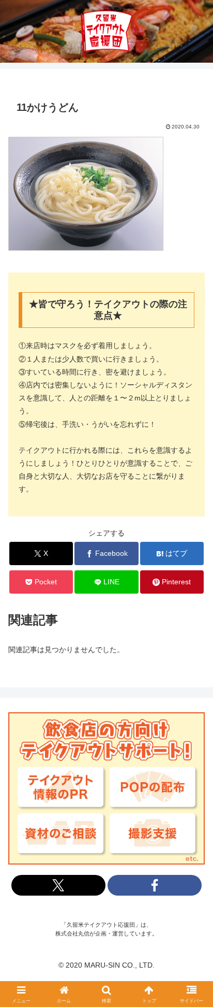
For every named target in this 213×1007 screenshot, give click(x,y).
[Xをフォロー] (58, 885)
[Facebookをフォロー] (155, 885)
